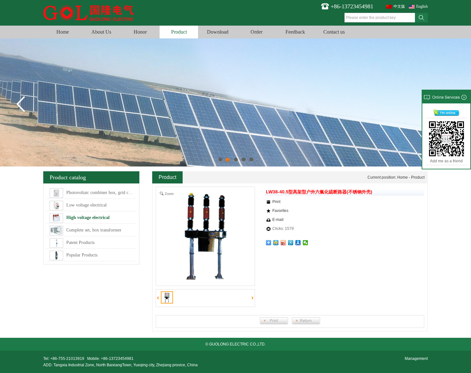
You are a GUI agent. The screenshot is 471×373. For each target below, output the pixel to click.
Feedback (295, 32)
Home (62, 32)
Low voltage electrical (86, 205)
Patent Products (80, 242)
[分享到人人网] (298, 242)
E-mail (278, 219)
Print (276, 201)
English (422, 6)
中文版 (399, 6)
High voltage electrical (88, 217)
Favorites (280, 210)
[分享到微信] (305, 242)
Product (179, 32)
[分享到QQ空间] (276, 242)
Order (256, 32)
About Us (101, 32)
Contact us (334, 32)
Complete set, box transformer (93, 230)
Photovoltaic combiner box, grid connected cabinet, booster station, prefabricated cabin (101, 192)
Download (217, 32)
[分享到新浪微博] (283, 242)
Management (416, 358)
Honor (140, 32)
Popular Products (81, 255)
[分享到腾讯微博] (290, 242)
